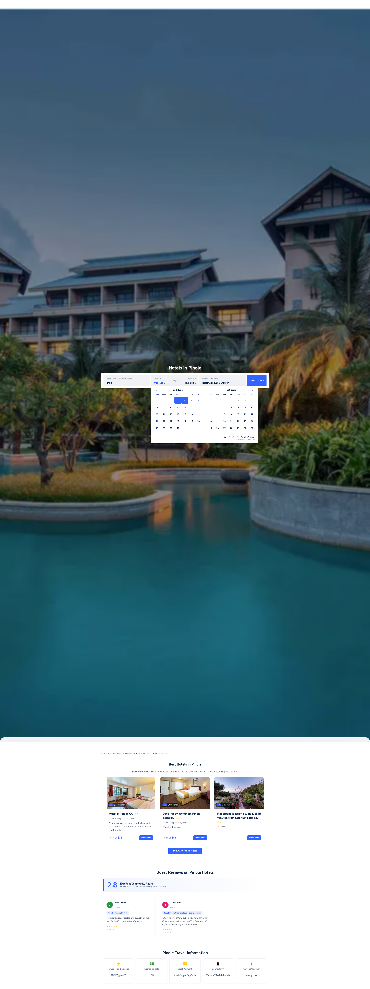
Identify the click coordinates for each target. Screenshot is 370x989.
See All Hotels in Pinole (185, 850)
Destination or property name (119, 379)
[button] (304, 4)
